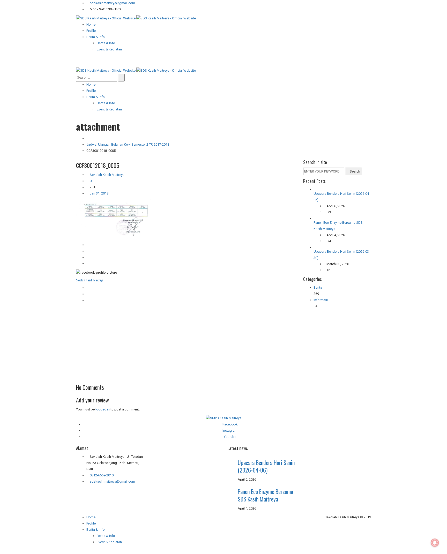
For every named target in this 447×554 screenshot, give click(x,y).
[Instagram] (87, 300)
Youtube (230, 437)
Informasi (321, 300)
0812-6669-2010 (102, 475)
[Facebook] (87, 288)
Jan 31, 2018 (98, 193)
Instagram (229, 430)
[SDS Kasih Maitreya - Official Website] (136, 18)
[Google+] (87, 294)
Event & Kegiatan (109, 542)
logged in (102, 409)
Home (90, 517)
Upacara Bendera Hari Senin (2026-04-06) (266, 466)
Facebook (230, 424)
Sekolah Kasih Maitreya (107, 175)
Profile (91, 523)
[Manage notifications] (435, 542)
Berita (318, 287)
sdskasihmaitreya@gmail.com (112, 3)
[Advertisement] (185, 342)
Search (355, 171)
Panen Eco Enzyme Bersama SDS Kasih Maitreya (265, 495)
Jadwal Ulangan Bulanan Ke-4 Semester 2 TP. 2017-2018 (127, 144)
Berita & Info (106, 536)
